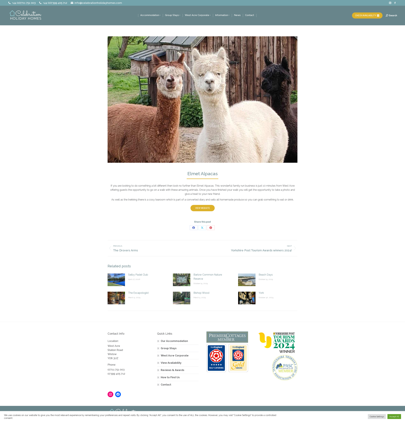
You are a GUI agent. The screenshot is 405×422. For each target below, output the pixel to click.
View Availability (171, 362)
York (261, 292)
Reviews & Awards (172, 370)
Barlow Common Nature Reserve (207, 276)
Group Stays (169, 348)
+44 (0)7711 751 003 (24, 2)
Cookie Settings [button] (377, 416)
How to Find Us (170, 377)
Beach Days (266, 274)
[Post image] (116, 279)
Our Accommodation (174, 341)
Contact (166, 384)
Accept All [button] (394, 416)
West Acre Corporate (175, 355)
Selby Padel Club (138, 274)
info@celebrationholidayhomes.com (98, 2)
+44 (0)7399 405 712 (55, 2)
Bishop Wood (201, 292)
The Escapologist (138, 292)
